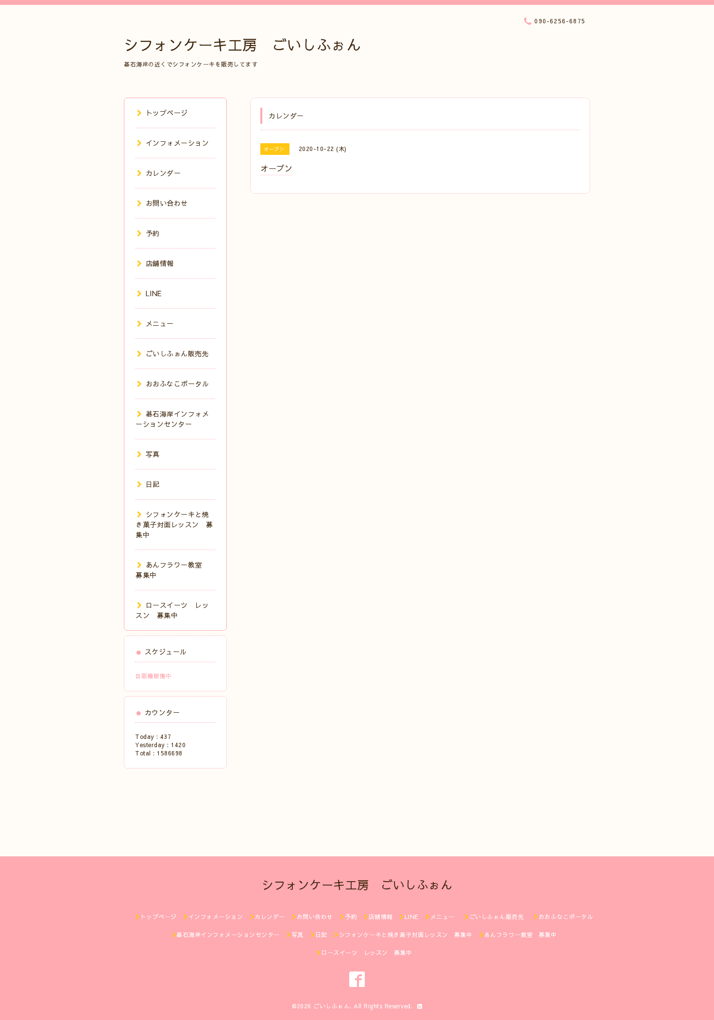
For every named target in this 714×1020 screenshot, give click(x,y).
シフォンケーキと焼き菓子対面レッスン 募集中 (174, 524)
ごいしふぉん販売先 (181, 353)
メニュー (160, 323)
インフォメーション (177, 143)
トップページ (167, 112)
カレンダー (163, 173)
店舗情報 (160, 263)
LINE (154, 293)
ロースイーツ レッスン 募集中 (172, 610)
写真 (153, 454)
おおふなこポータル (177, 383)
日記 (153, 484)
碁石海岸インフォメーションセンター (172, 419)
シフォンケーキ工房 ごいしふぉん (242, 44)
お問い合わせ (167, 203)
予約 (153, 233)
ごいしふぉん (331, 1006)
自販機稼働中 (153, 676)
